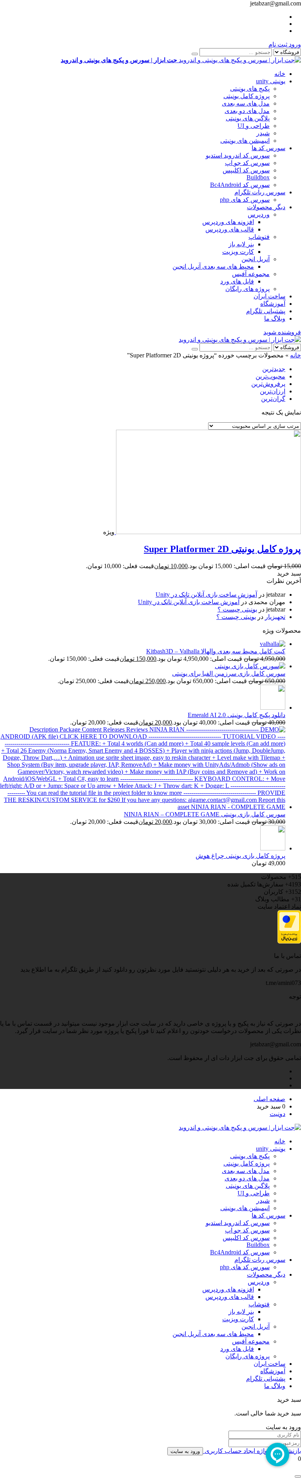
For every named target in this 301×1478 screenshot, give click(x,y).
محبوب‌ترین (270, 376)
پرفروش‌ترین (268, 383)
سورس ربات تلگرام (259, 192)
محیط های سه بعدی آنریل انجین (213, 266)
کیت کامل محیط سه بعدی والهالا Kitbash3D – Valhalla (215, 651)
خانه (279, 73)
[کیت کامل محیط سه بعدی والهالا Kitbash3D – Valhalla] (272, 643)
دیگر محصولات (266, 207)
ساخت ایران (269, 296)
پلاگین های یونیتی (248, 118)
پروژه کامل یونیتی (246, 96)
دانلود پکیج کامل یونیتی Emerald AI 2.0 (236, 715)
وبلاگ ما (274, 318)
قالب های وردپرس (229, 229)
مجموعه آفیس (251, 274)
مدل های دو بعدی (247, 111)
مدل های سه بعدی (246, 103)
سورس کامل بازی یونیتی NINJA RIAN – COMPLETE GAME (204, 814)
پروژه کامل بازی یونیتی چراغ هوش (240, 855)
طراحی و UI (254, 125)
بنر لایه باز (241, 244)
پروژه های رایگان (247, 288)
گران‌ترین (273, 398)
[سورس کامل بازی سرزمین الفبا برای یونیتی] (250, 666)
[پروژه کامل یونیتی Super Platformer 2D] (207, 532)
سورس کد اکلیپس (246, 170)
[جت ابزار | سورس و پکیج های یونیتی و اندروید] (240, 339)
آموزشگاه (272, 303)
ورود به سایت (185, 1451)
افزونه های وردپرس (228, 222)
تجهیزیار (275, 616)
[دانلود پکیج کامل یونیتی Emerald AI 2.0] (272, 707)
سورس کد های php (245, 199)
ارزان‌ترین (272, 391)
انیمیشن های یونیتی (245, 140)
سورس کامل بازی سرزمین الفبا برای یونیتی (228, 673)
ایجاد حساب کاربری (229, 1451)
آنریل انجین (255, 259)
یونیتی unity (270, 81)
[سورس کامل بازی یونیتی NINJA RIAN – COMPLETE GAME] (142, 807)
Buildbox (258, 177)
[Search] (195, 54)
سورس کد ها (268, 148)
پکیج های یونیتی (250, 88)
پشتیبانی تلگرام (265, 311)
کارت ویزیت (238, 251)
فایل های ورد (237, 281)
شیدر (263, 133)
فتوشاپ (259, 236)
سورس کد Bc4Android (240, 184)
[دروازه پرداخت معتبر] (289, 941)
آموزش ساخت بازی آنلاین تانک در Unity (206, 594)
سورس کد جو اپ (247, 163)
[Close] (298, 1476)
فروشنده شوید (282, 332)
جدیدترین (273, 369)
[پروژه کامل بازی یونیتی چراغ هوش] (272, 848)
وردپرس (259, 214)
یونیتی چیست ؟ (237, 609)
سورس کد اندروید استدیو (238, 155)
